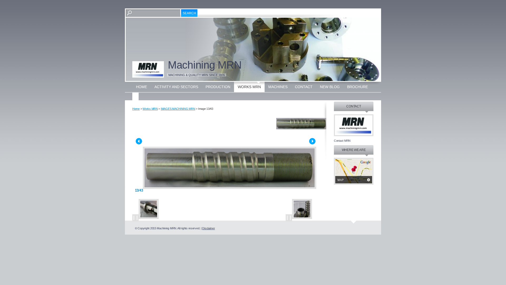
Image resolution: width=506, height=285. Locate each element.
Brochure (357, 87)
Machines (278, 87)
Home (141, 87)
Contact (304, 87)
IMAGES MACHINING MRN (178, 108)
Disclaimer (208, 228)
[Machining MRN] (148, 69)
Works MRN (249, 87)
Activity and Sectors (176, 87)
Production (218, 87)
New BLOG (330, 87)
